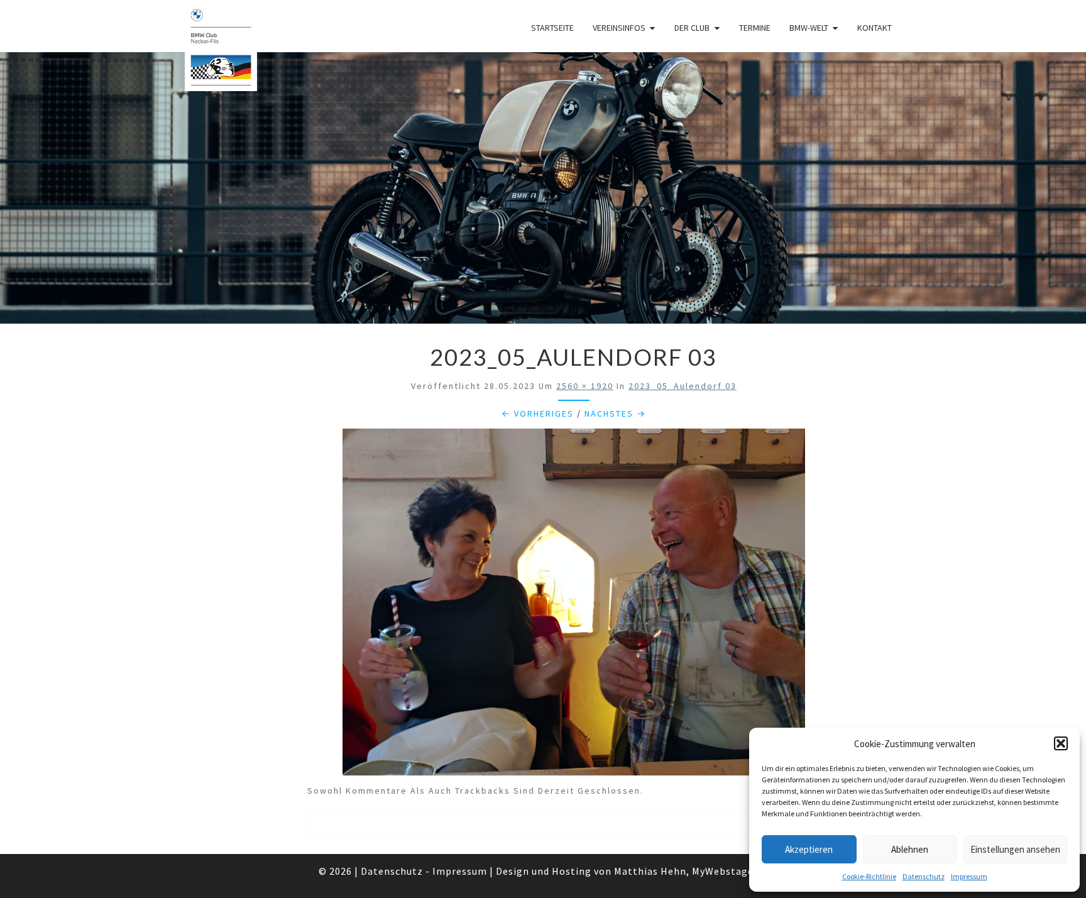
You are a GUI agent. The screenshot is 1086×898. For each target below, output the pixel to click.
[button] (1061, 743)
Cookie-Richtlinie (869, 876)
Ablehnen (909, 849)
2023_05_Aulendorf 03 (682, 386)
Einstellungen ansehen (1015, 849)
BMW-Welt (808, 27)
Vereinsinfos (619, 27)
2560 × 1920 (584, 386)
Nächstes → (615, 413)
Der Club (692, 27)
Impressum (969, 876)
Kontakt (874, 27)
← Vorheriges (538, 413)
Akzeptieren (809, 849)
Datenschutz (923, 876)
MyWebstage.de (729, 871)
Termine (755, 27)
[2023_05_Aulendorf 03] (574, 605)
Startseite (552, 27)
